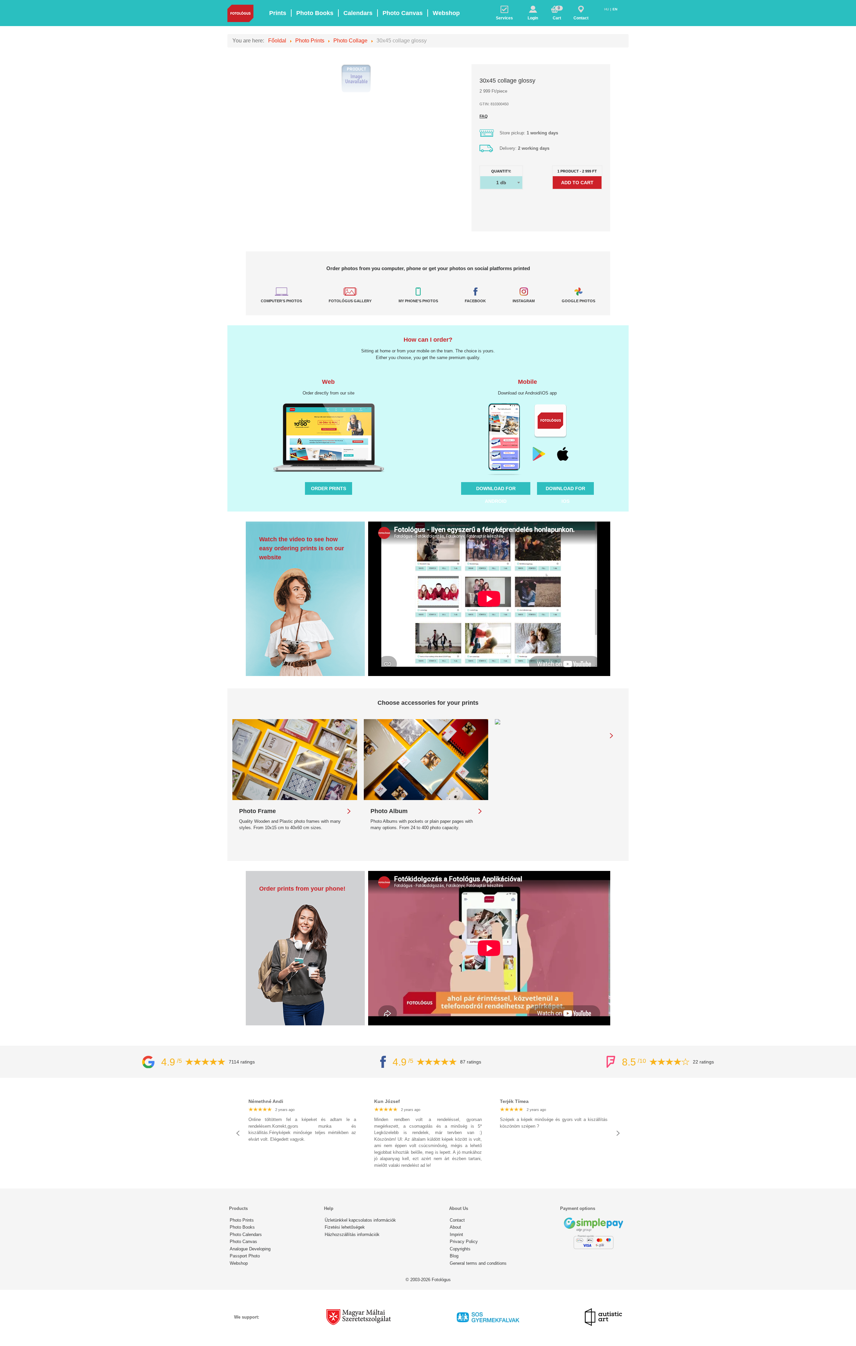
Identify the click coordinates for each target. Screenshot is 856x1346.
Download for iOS (565, 490)
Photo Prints (242, 1220)
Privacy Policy (464, 1241)
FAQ (483, 116)
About (455, 1227)
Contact (457, 1220)
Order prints (328, 488)
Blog (454, 1255)
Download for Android (496, 490)
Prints (277, 13)
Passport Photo (245, 1255)
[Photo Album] (426, 759)
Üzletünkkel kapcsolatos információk (360, 1220)
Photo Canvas (403, 13)
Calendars (357, 13)
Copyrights (460, 1248)
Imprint (456, 1234)
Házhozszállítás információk (352, 1234)
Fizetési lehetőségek (345, 1227)
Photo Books (314, 13)
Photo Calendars (246, 1234)
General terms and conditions (478, 1263)
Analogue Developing (250, 1248)
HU (607, 9)
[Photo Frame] (294, 759)
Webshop (446, 13)
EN (615, 9)
